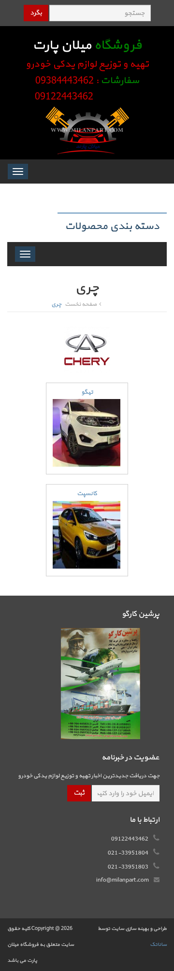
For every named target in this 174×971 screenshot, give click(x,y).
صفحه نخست (81, 304)
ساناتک (158, 945)
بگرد (36, 13)
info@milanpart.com (122, 880)
